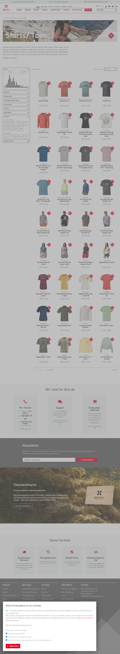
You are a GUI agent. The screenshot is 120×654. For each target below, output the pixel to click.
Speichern (14, 646)
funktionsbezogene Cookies (16, 633)
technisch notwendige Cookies (17, 630)
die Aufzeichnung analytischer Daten (20, 637)
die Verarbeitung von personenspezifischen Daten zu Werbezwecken (29, 640)
